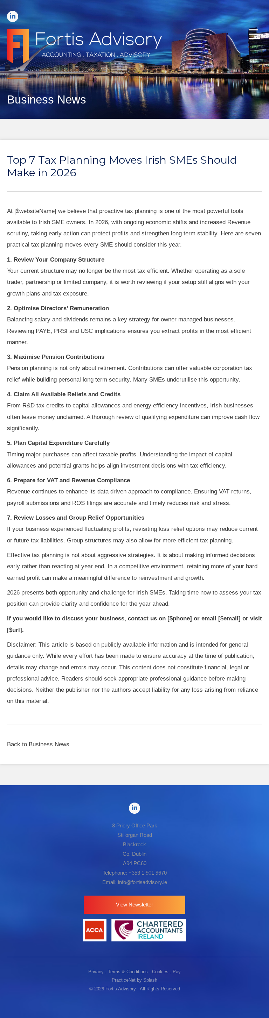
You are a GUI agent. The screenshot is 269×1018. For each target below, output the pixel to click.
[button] (134, 905)
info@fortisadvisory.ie (142, 882)
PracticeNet (124, 980)
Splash (150, 980)
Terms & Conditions (128, 971)
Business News (49, 744)
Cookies (160, 971)
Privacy (96, 971)
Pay (177, 971)
